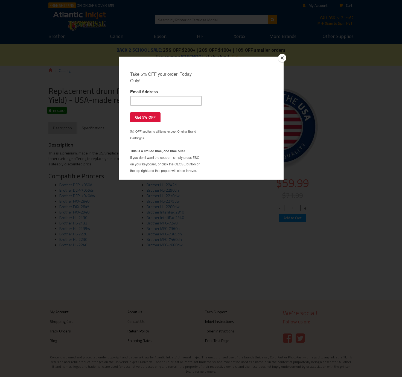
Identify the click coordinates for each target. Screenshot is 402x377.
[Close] (282, 58)
